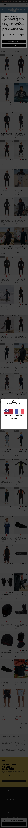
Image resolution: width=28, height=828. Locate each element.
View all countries (14, 418)
